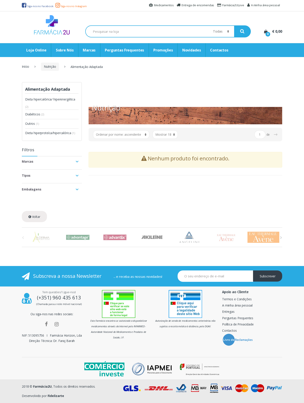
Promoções (163, 50)
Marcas (89, 50)
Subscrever (268, 276)
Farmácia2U (42, 386)
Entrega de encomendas (198, 5)
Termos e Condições (236, 299)
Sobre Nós (65, 50)
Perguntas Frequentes (124, 50)
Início (25, 66)
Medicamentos (164, 5)
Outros (30, 123)
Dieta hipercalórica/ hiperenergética (50, 99)
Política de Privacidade (238, 324)
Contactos (219, 50)
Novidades (191, 50)
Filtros (28, 150)
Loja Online (36, 50)
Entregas (228, 311)
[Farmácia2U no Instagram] (57, 324)
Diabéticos (32, 114)
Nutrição (50, 66)
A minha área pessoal (265, 5)
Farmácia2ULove (233, 5)
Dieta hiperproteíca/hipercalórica (48, 133)
